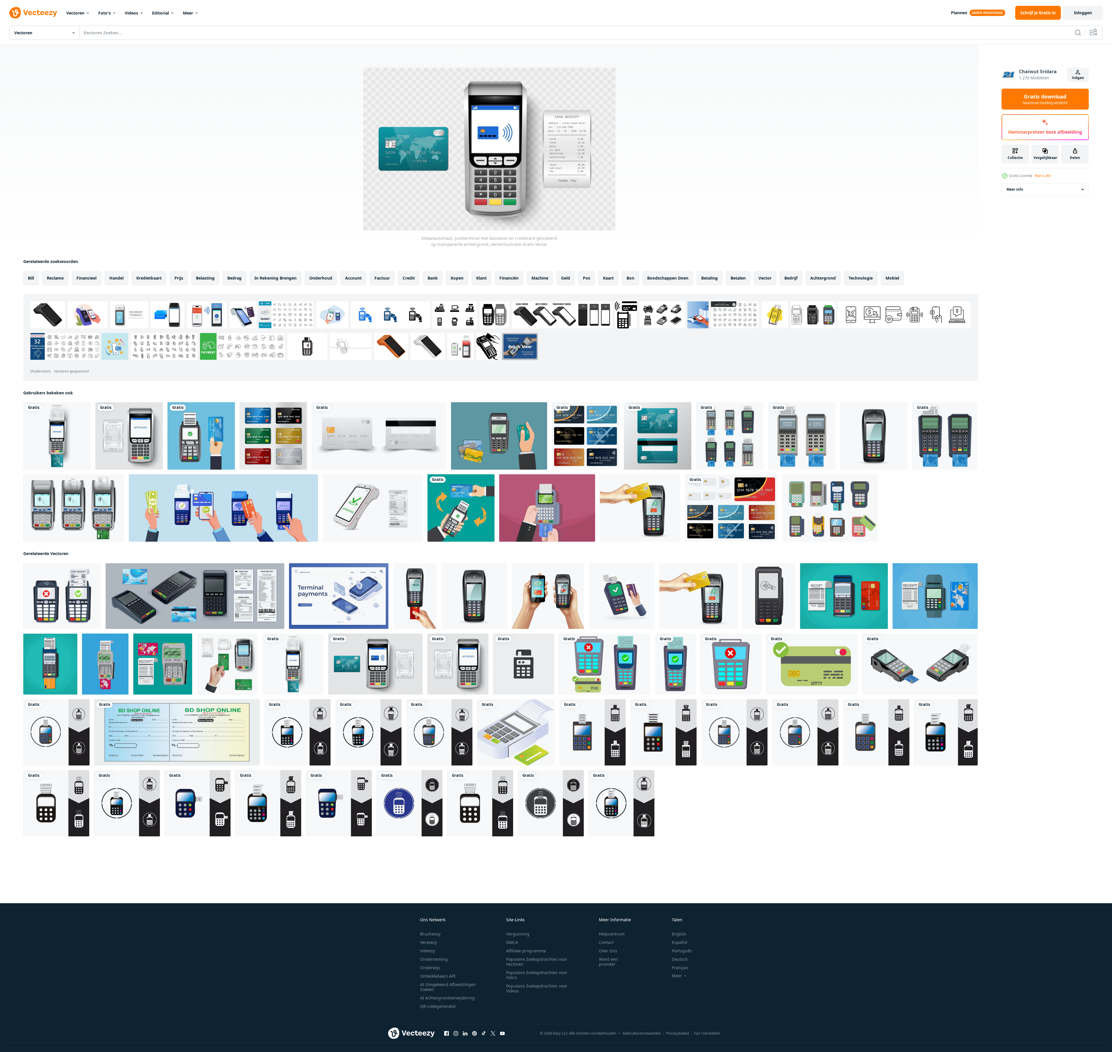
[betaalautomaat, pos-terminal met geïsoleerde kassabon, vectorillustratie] (129, 436)
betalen (738, 278)
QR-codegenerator (438, 1006)
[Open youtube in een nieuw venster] (502, 1033)
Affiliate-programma (526, 950)
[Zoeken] (1077, 32)
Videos (131, 13)
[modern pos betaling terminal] (50, 664)
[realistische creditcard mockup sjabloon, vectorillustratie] (379, 436)
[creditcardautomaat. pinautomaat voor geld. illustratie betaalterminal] (56, 732)
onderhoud (320, 278)
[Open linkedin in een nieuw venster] (465, 1033)
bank (433, 278)
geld (565, 278)
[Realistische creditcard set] (273, 436)
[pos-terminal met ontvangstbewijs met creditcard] (201, 436)
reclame (55, 278)
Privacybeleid (677, 1033)
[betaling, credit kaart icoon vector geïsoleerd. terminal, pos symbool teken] (523, 664)
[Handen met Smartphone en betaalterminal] (548, 596)
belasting (205, 278)
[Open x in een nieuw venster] (493, 1033)
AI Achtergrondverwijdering (447, 998)
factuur (382, 278)
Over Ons (608, 950)
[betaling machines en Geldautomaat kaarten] (516, 732)
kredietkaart (149, 278)
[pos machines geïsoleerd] (802, 436)
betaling (709, 278)
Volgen (1078, 77)
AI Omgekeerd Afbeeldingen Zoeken (448, 987)
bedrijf (790, 278)
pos (586, 278)
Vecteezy (428, 942)
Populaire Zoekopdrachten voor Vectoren (536, 961)
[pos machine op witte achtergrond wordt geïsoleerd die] (729, 436)
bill (31, 278)
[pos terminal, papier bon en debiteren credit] (844, 596)
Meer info (1014, 189)
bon (630, 278)
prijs (178, 278)
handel (116, 278)
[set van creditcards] (585, 436)
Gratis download (1045, 99)
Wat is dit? (1043, 175)
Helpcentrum (611, 934)
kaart (608, 278)
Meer (188, 13)
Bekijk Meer (520, 346)
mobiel (892, 278)
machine (539, 278)
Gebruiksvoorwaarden (641, 1033)
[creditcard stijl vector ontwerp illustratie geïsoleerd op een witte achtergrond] (731, 508)
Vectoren (75, 13)
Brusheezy (430, 934)
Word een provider (608, 961)
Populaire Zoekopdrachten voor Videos (536, 988)
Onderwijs (430, 967)
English (679, 934)
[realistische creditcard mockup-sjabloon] (657, 436)
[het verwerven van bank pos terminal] (227, 664)
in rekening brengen (275, 278)
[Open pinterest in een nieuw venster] (474, 1033)
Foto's (104, 13)
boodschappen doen (667, 278)
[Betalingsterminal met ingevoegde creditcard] (415, 596)
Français (680, 967)
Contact (606, 942)
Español (679, 942)
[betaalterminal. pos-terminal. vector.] (769, 596)
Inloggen (1083, 12)
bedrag (234, 278)
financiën (509, 278)
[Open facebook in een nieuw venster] (446, 1033)
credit (409, 278)
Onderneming (434, 959)
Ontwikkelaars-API (438, 976)
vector (765, 278)
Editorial (160, 13)
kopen (457, 278)
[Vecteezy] (33, 13)
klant (481, 278)
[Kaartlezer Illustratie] (547, 508)
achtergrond (823, 278)
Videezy (427, 950)
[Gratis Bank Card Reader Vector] (830, 508)
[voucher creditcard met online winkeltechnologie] (461, 508)
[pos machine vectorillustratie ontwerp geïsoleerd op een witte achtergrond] (945, 436)
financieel (86, 278)
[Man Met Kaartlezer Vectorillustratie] (499, 436)
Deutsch (680, 959)
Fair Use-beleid (707, 1033)
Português (682, 950)
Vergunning (517, 934)
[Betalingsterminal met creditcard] (640, 508)
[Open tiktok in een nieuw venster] (483, 1033)
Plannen (959, 12)
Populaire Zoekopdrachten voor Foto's (536, 975)
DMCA (512, 942)
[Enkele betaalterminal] (874, 436)
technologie (861, 278)
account (353, 278)
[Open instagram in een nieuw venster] (456, 1033)
